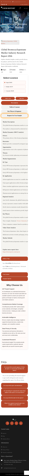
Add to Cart (8, 98)
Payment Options (7, 279)
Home (11, 22)
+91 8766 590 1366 (7, 2)
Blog (3, 436)
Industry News (6, 439)
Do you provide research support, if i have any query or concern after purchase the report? (14, 368)
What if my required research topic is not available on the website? (14, 404)
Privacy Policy (5, 450)
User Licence (6, 274)
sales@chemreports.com (20, 2)
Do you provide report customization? (12, 385)
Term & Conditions (7, 452)
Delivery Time (6, 258)
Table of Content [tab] (14, 107)
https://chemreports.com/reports (11, 252)
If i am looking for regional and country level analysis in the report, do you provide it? (14, 391)
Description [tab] (14, 103)
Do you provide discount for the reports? (13, 398)
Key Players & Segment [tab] (14, 111)
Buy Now (22, 98)
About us (4, 447)
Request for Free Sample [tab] (14, 116)
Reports (16, 22)
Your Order (23, 4)
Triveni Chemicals (22, 221)
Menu (26, 8)
